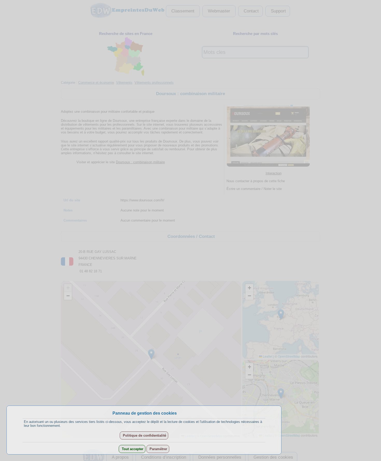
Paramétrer (158, 449)
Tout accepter (132, 449)
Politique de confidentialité (144, 435)
